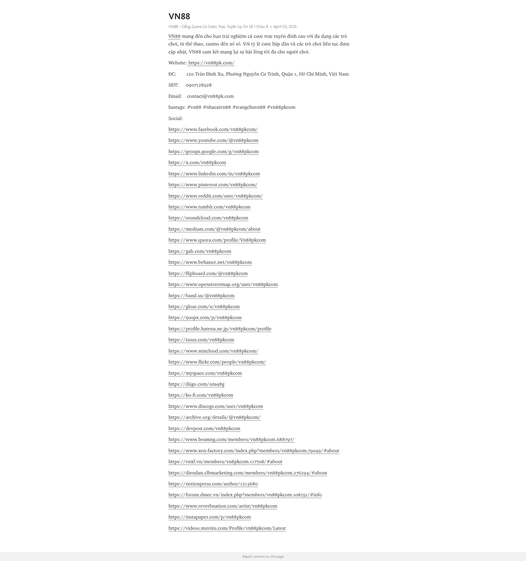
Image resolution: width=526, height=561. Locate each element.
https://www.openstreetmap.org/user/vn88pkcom (223, 284)
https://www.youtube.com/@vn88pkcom (213, 140)
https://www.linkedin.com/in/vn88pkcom (214, 174)
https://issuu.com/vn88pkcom (201, 340)
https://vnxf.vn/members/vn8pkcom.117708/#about (225, 462)
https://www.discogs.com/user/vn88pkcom (215, 406)
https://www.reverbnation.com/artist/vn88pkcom (222, 506)
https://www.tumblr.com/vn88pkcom (209, 207)
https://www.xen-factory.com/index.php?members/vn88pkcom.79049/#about (253, 451)
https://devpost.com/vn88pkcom (204, 428)
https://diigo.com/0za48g (196, 384)
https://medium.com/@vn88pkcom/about (214, 229)
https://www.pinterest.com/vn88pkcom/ (213, 185)
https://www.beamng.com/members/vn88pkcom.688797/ (231, 439)
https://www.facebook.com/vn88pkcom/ (213, 129)
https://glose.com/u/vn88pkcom (204, 307)
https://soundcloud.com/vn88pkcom (208, 218)
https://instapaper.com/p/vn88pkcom (209, 517)
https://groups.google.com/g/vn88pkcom (213, 151)
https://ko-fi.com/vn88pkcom (200, 395)
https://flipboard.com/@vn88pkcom (208, 273)
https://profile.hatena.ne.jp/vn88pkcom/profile (219, 329)
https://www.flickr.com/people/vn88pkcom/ (217, 362)
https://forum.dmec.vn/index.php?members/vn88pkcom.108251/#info (245, 495)
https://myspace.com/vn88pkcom (205, 373)
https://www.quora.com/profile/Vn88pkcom (217, 240)
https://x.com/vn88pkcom (197, 162)
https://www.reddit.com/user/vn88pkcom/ (215, 196)
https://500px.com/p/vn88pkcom (205, 317)
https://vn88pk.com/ (211, 63)
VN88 (174, 36)
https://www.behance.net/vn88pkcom (210, 262)
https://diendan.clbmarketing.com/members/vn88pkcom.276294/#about (247, 473)
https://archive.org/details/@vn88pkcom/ (214, 417)
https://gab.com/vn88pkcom (199, 251)
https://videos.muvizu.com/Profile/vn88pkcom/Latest (227, 528)
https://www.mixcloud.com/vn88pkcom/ (213, 351)
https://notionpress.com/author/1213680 (213, 484)
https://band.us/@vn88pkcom (201, 296)
